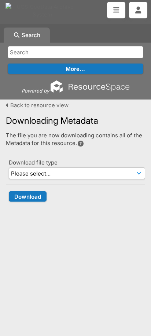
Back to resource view (39, 105)
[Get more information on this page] (80, 143)
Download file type (33, 162)
